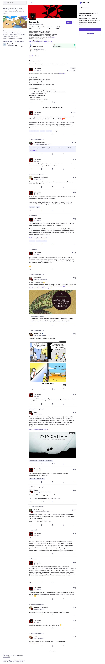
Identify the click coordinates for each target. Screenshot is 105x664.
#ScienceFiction (46, 64)
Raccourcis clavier (7, 661)
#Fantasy (38, 64)
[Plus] (75, 102)
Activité (31, 56)
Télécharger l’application (19, 660)
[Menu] (74, 22)
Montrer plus (33, 150)
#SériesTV (54, 64)
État (15, 655)
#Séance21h (61, 64)
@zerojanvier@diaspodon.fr (35, 24)
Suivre (69, 22)
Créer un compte (90, 30)
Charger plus (52, 651)
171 (39, 28)
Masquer (62, 342)
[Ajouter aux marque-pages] (64, 102)
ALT (64, 385)
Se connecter (90, 33)
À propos (12, 655)
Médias (37, 56)
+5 (66, 64)
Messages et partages (35, 61)
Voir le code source (16, 661)
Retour (33, 3)
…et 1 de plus (55, 131)
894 (30, 28)
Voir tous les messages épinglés (53, 107)
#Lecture (32, 64)
